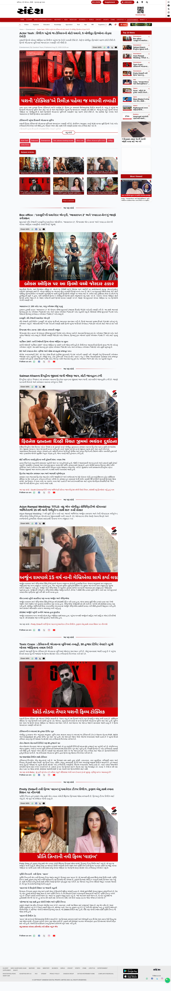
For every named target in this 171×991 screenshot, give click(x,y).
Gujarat (29, 19)
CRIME (113, 19)
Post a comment (68, 200)
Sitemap (43, 973)
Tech (78, 24)
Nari (85, 24)
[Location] (142, 2)
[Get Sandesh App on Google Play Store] (131, 971)
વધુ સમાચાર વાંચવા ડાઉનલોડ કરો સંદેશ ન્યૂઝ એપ (38, 927)
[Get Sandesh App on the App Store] (131, 976)
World (91, 19)
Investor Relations (9, 973)
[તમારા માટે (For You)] (115, 24)
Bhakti (142, 19)
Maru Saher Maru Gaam (42, 19)
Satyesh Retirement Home (86, 973)
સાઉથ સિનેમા (25, 145)
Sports (106, 19)
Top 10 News (129, 33)
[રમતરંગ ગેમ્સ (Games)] (110, 24)
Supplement (110, 2)
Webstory (73, 19)
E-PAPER (97, 2)
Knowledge (57, 24)
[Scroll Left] (19, 24)
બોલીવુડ (110, 140)
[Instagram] (168, 12)
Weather (57, 19)
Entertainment (132, 19)
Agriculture (69, 24)
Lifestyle (120, 19)
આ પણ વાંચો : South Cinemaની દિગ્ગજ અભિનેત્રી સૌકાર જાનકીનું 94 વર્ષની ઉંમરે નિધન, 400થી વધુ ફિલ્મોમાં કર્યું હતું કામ (66, 490)
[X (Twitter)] (112, 47)
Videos (26, 24)
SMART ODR (6, 976)
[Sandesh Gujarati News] (32, 10)
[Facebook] (168, 6)
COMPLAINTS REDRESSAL (106, 973)
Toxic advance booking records (63, 140)
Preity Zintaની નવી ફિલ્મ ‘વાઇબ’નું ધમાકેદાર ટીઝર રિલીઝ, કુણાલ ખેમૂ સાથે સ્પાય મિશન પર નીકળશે (69, 624)
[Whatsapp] (168, 2)
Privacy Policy (55, 973)
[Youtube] (168, 16)
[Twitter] (168, 9)
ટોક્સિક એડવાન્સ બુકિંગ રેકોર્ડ (96, 140)
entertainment (30, 29)
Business (82, 19)
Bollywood (34, 140)
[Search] (147, 2)
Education (46, 24)
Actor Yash (24, 140)
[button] (58, 20)
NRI (92, 24)
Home (22, 19)
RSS (36, 973)
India (66, 19)
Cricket (98, 19)
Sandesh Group (68, 973)
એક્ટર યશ (79, 140)
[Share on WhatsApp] (167, 980)
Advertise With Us (25, 973)
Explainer (36, 24)
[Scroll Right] (106, 24)
